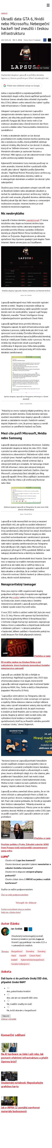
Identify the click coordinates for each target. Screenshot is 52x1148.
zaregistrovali (32, 220)
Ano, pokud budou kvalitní (19, 991)
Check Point (35, 955)
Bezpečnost (16, 951)
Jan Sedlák (6, 40)
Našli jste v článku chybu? (11, 912)
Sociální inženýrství (20, 964)
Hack (13, 955)
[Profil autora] (5, 931)
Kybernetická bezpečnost (32, 959)
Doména (30, 951)
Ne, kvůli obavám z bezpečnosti (21, 1010)
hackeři (23, 955)
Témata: (5, 951)
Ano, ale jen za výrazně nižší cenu (22, 997)
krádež (14, 959)
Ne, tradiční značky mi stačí (19, 1004)
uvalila (16, 597)
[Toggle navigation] (48, 5)
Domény (41, 951)
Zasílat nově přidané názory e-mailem (16, 909)
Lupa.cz (4, 13)
